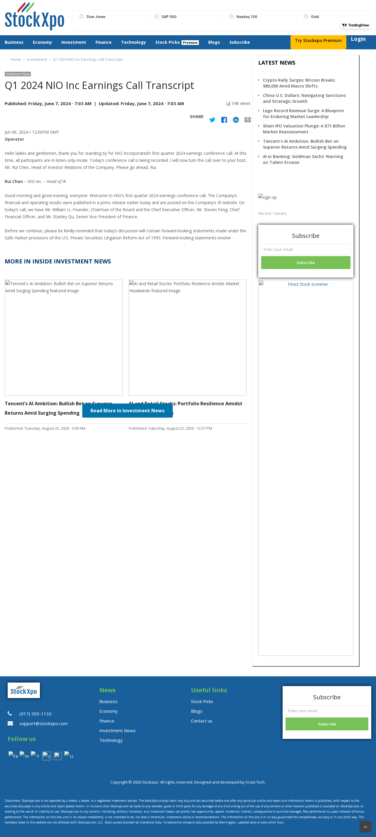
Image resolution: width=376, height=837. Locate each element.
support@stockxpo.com (43, 723)
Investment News (18, 74)
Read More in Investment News (127, 410)
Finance (103, 42)
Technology (133, 42)
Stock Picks (167, 42)
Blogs (214, 42)
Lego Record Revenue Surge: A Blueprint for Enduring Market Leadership (303, 113)
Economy (42, 42)
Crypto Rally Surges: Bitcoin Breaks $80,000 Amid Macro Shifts (299, 83)
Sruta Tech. (256, 782)
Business (14, 42)
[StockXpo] (35, 16)
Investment (73, 42)
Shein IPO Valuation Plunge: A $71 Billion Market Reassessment (304, 129)
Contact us (201, 721)
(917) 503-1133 (35, 714)
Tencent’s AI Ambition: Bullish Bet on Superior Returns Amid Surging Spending (305, 144)
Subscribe (239, 42)
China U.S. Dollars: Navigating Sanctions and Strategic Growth (304, 98)
